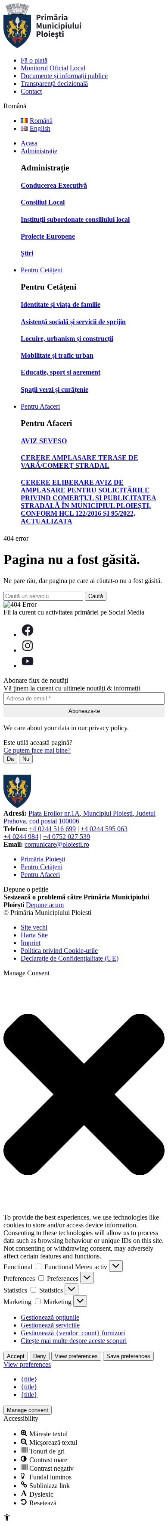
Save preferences (128, 1356)
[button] (84, 1095)
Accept (16, 1356)
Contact (31, 91)
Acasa (29, 143)
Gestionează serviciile (50, 1325)
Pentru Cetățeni (41, 270)
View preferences (76, 1356)
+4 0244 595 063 (104, 828)
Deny (39, 1356)
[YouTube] (27, 665)
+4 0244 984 (20, 836)
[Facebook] (27, 634)
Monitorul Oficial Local (53, 68)
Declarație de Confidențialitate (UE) (69, 958)
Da (10, 759)
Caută (95, 596)
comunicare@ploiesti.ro (57, 844)
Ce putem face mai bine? (37, 750)
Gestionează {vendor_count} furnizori (73, 1333)
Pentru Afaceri (40, 406)
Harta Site (34, 935)
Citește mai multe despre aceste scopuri (74, 1340)
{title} (29, 1379)
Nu (25, 759)
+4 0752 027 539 (66, 836)
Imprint (30, 942)
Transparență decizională (54, 83)
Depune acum (45, 904)
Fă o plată (34, 60)
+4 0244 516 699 (52, 828)
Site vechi (34, 927)
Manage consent (27, 1410)
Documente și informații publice (64, 75)
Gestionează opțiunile (50, 1317)
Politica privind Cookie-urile (59, 950)
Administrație (39, 150)
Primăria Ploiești (43, 859)
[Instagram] (27, 650)
